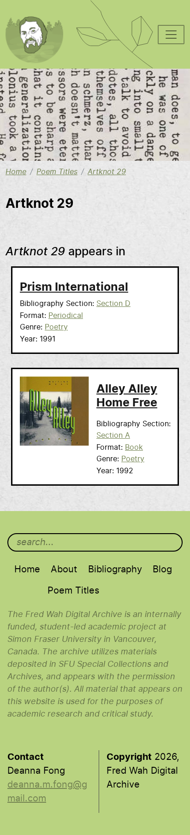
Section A (113, 435)
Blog (162, 569)
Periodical (65, 315)
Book (134, 447)
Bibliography (115, 569)
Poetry (56, 327)
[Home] (39, 12)
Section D (113, 303)
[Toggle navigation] (171, 34)
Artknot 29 (107, 172)
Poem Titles (56, 172)
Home (16, 172)
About (64, 569)
